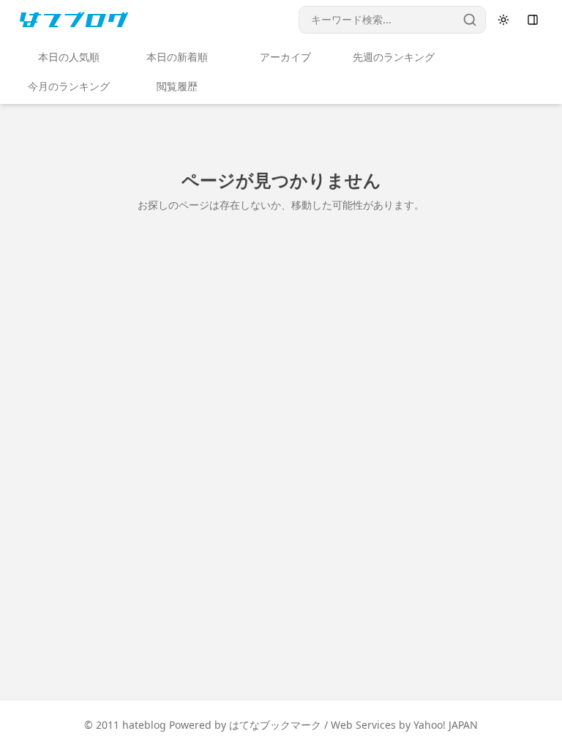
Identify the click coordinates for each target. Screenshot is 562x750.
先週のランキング (394, 57)
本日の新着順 (177, 57)
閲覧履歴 (177, 86)
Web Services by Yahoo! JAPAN (404, 725)
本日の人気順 (69, 57)
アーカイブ (285, 57)
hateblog (144, 725)
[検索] (469, 19)
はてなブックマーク (275, 725)
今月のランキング (69, 86)
